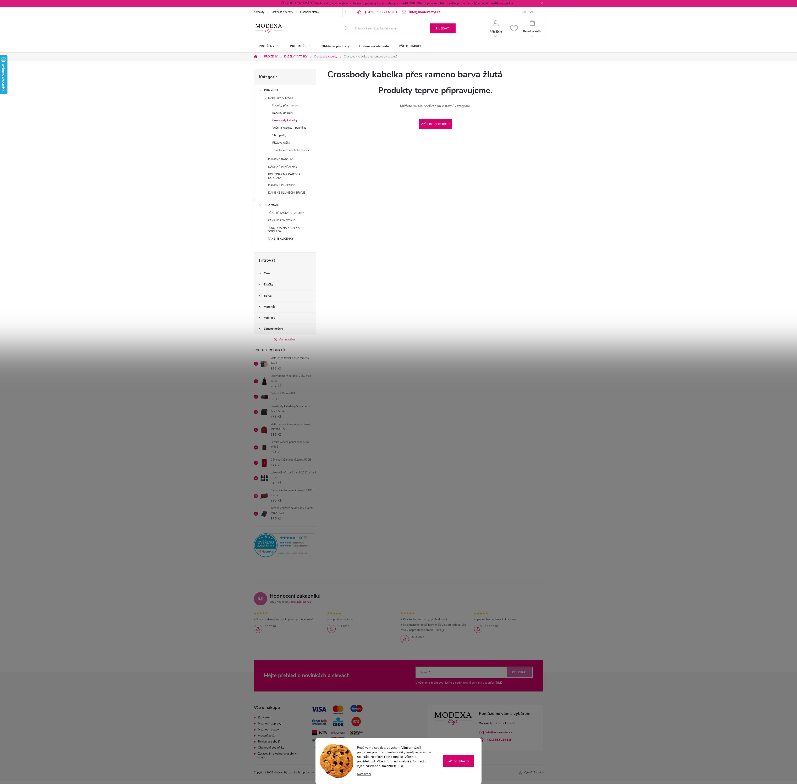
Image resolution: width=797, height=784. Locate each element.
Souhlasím (461, 761)
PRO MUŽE (271, 205)
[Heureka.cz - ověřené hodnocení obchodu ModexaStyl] (285, 545)
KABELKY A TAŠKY (280, 98)
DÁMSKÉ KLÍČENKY (281, 185)
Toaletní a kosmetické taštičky (291, 150)
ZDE (401, 766)
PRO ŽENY (271, 90)
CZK (531, 12)
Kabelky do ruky (282, 113)
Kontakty (259, 12)
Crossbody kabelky (284, 120)
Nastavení (364, 774)
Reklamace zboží (269, 742)
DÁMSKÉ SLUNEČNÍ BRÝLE (286, 193)
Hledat (442, 28)
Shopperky (279, 135)
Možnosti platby (309, 12)
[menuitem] (269, 46)
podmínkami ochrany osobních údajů (478, 683)
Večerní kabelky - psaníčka (289, 128)
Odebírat (519, 672)
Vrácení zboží (266, 736)
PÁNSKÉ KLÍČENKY (280, 239)
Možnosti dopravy (282, 12)
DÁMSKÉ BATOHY (280, 159)
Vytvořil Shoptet (533, 772)
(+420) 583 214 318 (498, 740)
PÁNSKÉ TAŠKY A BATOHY (286, 213)
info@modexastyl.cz (498, 732)
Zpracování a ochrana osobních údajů (278, 755)
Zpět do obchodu (435, 124)
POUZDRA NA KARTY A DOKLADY (284, 176)
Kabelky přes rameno (285, 105)
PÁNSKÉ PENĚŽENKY (282, 220)
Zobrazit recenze (301, 602)
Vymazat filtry (287, 339)
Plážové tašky (281, 143)
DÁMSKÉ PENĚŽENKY (282, 167)
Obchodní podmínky (271, 748)
